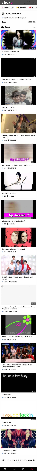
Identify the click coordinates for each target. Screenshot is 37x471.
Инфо (4, 22)
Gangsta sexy (7, 394)
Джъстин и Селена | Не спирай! (13, 249)
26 (29, 460)
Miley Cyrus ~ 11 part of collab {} (13, 221)
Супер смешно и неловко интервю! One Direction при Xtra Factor (17, 365)
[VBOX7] (7, 3)
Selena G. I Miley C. (8, 193)
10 (22, 460)
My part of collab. (8, 107)
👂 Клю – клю (21, 7)
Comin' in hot (6, 422)
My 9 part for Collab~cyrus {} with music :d (17, 165)
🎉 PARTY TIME (7, 7)
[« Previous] (3, 460)
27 (31, 460)
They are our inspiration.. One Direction (16, 79)
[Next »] (34, 460)
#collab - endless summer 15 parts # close (17, 337)
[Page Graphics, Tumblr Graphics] (14, 18)
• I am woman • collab (9, 450)
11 (24, 460)
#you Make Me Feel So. (10, 51)
